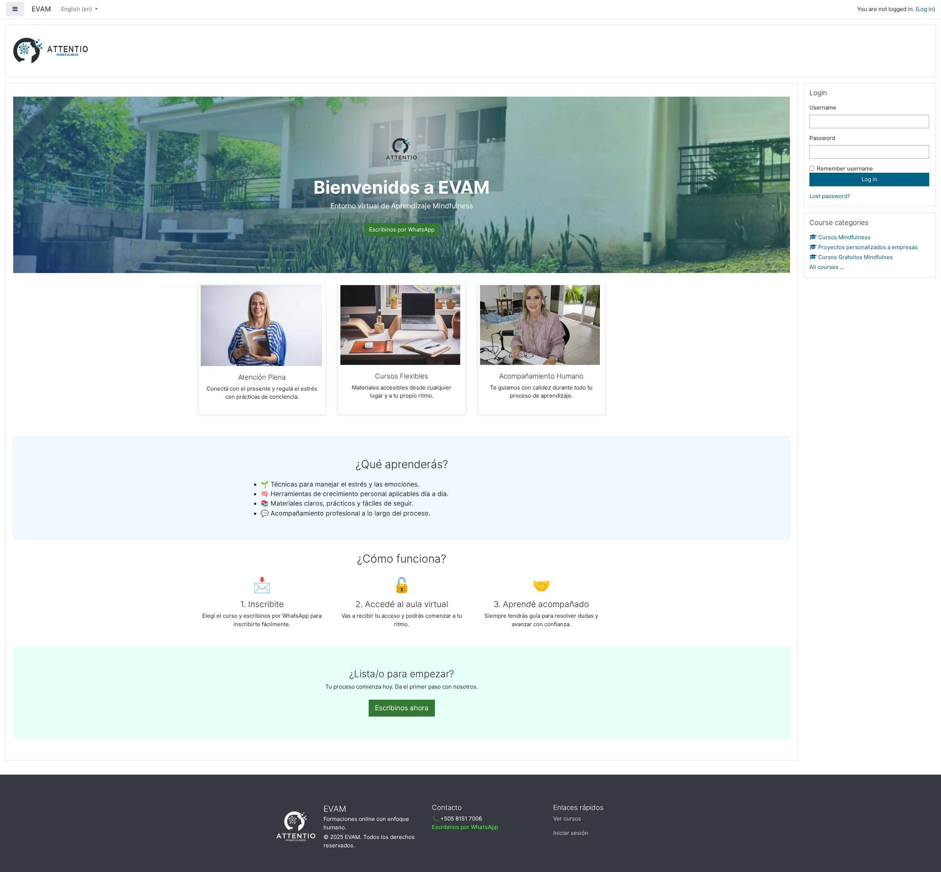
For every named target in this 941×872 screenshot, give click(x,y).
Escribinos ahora (402, 708)
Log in (925, 9)
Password (822, 137)
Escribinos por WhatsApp (401, 229)
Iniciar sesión (570, 832)
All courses (823, 266)
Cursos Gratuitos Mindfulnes (855, 257)
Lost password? (829, 196)
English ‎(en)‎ (77, 9)
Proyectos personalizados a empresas (867, 247)
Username (822, 107)
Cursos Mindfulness (844, 237)
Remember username (845, 168)
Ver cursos (567, 818)
